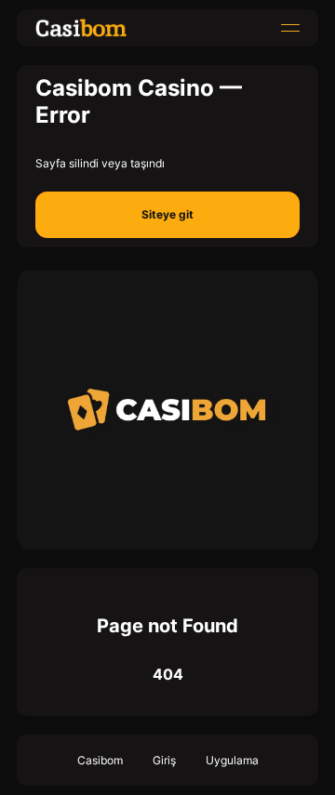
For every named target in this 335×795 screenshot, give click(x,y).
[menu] (290, 28)
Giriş (164, 760)
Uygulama (232, 760)
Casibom (100, 760)
